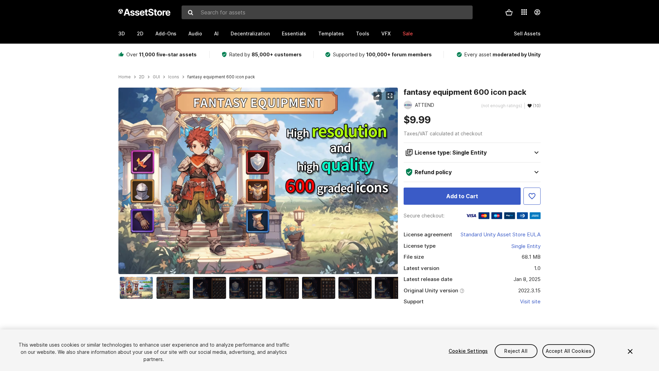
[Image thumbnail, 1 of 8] (138, 288)
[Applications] (524, 12)
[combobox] (327, 12)
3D (121, 33)
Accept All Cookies (569, 351)
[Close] (630, 351)
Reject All (515, 351)
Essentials (294, 33)
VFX (386, 33)
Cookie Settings (468, 351)
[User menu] (537, 12)
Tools (362, 33)
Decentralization (250, 33)
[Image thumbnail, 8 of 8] (393, 288)
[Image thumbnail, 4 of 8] (247, 288)
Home (124, 77)
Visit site (530, 301)
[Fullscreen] (390, 96)
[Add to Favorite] (532, 196)
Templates (331, 33)
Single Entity (526, 246)
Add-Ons (165, 33)
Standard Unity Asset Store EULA (501, 234)
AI (216, 33)
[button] (509, 12)
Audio (195, 33)
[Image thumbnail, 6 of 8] (320, 288)
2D (140, 33)
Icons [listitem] (173, 77)
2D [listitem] (141, 77)
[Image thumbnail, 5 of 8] (284, 288)
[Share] (377, 96)
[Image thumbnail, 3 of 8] (211, 288)
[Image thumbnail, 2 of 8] (175, 288)
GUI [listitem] (156, 77)
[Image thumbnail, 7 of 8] (356, 288)
